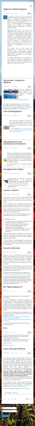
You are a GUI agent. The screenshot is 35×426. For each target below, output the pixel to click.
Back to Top (30, 423)
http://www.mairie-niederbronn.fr (18, 386)
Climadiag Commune (19, 16)
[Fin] (15, 399)
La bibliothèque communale (10, 392)
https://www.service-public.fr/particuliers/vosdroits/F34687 (17, 274)
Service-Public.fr (21, 256)
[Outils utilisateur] (29, 13)
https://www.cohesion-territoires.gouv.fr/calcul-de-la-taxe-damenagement (20, 130)
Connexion (5, 416)
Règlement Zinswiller (8, 345)
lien (11, 165)
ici (16, 186)
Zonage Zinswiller (7, 343)
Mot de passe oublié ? (7, 420)
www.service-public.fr (25, 388)
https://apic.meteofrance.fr (18, 63)
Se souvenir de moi (7, 413)
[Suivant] (12, 399)
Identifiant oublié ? (6, 418)
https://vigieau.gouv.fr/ (22, 108)
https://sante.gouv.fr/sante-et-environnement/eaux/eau (16, 99)
